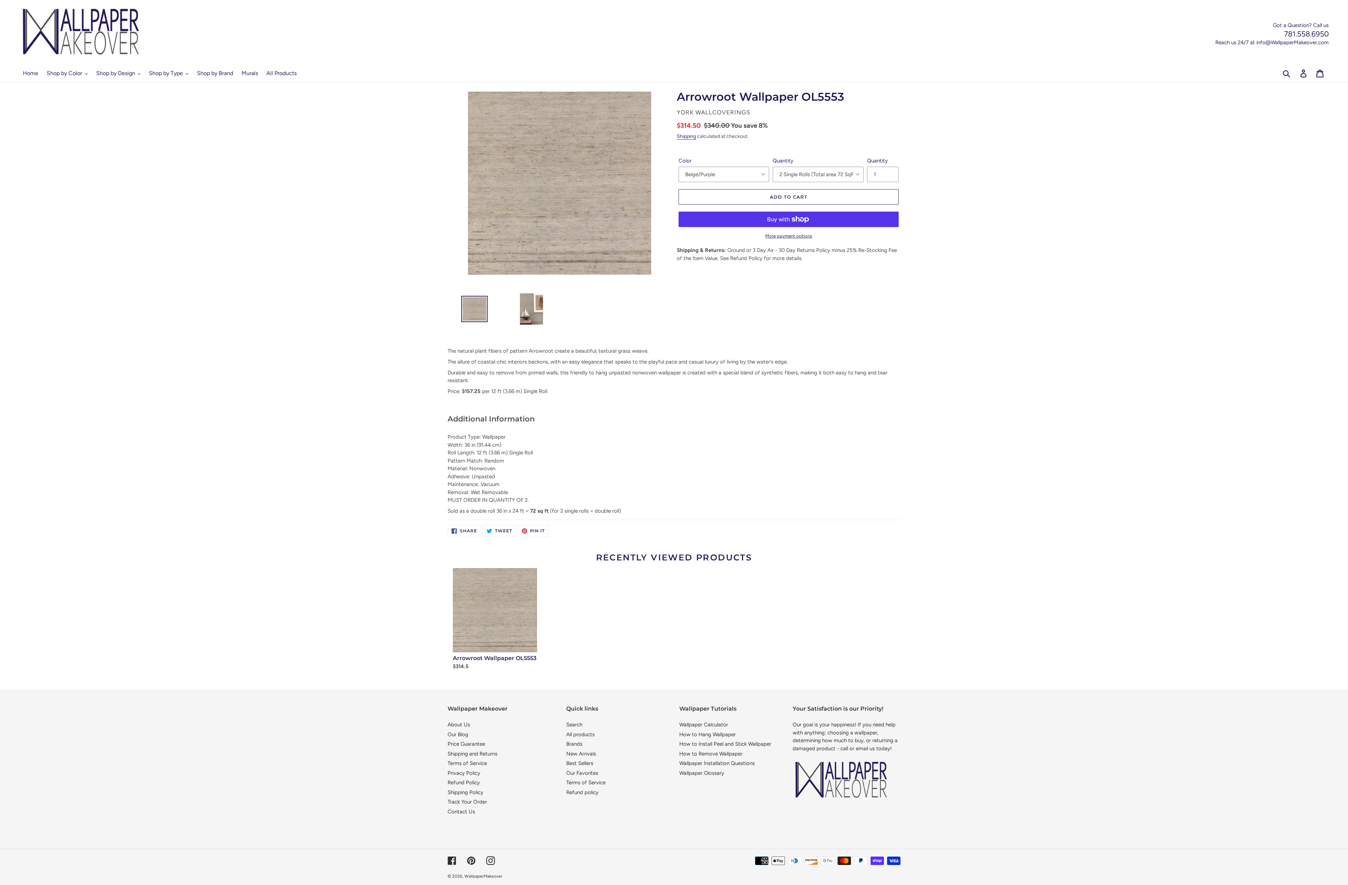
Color (685, 161)
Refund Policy (464, 782)
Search (574, 724)
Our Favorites (582, 773)
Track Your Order (467, 802)
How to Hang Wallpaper (707, 734)
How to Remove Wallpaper (710, 754)
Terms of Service (467, 763)
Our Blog (458, 734)
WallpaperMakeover (483, 876)
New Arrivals (581, 754)
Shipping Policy (465, 792)
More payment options (788, 236)
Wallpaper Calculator (703, 724)
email (862, 748)
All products (580, 734)
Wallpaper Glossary (701, 773)
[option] (471, 311)
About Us (459, 724)
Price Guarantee (466, 744)
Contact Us (461, 812)
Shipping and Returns (472, 754)
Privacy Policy (464, 773)
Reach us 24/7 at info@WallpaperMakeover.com (1272, 42)
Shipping (686, 136)
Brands (574, 744)
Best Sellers (579, 763)
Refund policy (582, 792)
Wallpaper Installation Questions (717, 763)
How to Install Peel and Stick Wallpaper (725, 744)
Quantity (783, 161)
